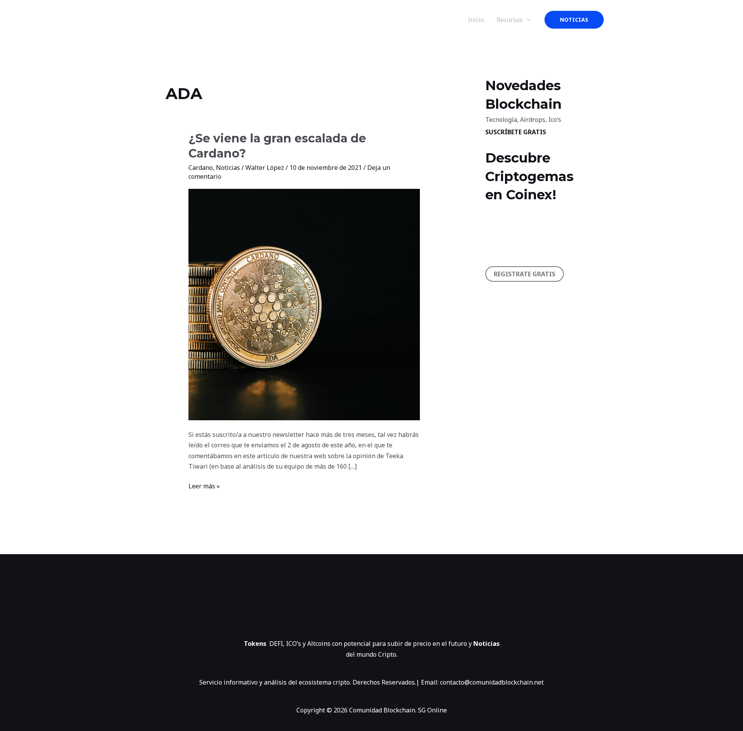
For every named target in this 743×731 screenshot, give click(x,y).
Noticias (228, 167)
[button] (574, 20)
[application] (527, 19)
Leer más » (204, 485)
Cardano (200, 167)
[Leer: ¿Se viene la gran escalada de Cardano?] (304, 304)
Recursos (509, 19)
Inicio (476, 19)
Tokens (256, 643)
